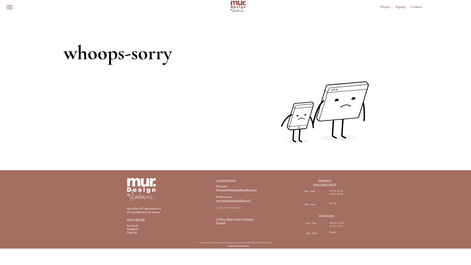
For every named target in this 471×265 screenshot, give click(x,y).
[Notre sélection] (21, 7)
